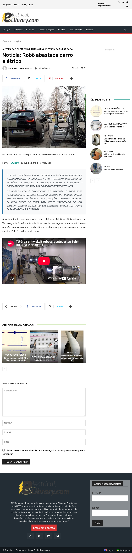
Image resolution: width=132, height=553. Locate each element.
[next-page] (10, 369)
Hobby (107, 167)
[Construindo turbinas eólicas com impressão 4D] (72, 346)
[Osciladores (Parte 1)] (44, 346)
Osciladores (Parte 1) (44, 360)
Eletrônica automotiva (31, 49)
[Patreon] (127, 3)
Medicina (108, 151)
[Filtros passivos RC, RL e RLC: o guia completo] (16, 346)
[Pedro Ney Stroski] (5, 68)
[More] (71, 78)
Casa (4, 41)
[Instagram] (119, 3)
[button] (125, 30)
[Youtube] (127, 7)
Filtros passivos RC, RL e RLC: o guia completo (16, 359)
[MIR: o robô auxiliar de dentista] (96, 154)
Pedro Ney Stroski (22, 68)
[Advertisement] (82, 18)
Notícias (71, 353)
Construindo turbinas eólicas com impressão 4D (72, 358)
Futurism (14, 163)
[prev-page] (4, 369)
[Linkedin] (123, 3)
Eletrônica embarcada (59, 49)
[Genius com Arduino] (96, 168)
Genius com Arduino (113, 170)
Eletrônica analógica (43, 357)
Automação (15, 41)
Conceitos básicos (15, 355)
